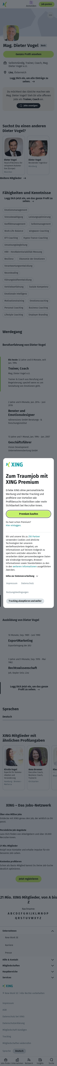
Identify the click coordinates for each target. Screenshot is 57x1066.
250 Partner (34, 536)
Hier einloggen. (13, 525)
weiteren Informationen (25, 566)
